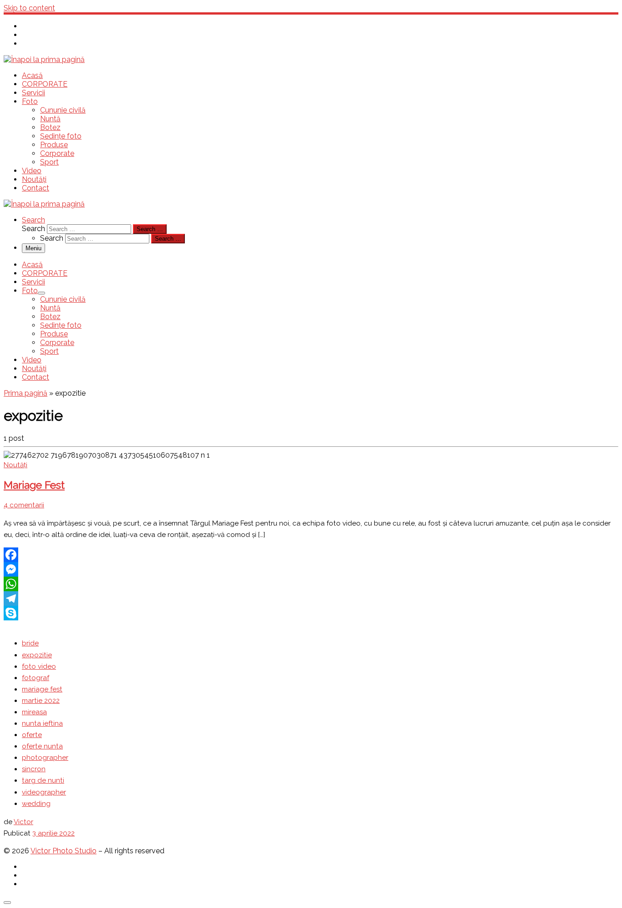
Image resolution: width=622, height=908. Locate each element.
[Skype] (311, 613)
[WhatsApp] (311, 584)
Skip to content (29, 8)
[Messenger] (311, 569)
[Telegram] (311, 598)
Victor (23, 822)
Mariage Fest (34, 485)
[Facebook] (311, 554)
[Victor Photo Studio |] (44, 59)
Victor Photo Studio (64, 850)
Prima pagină (25, 393)
